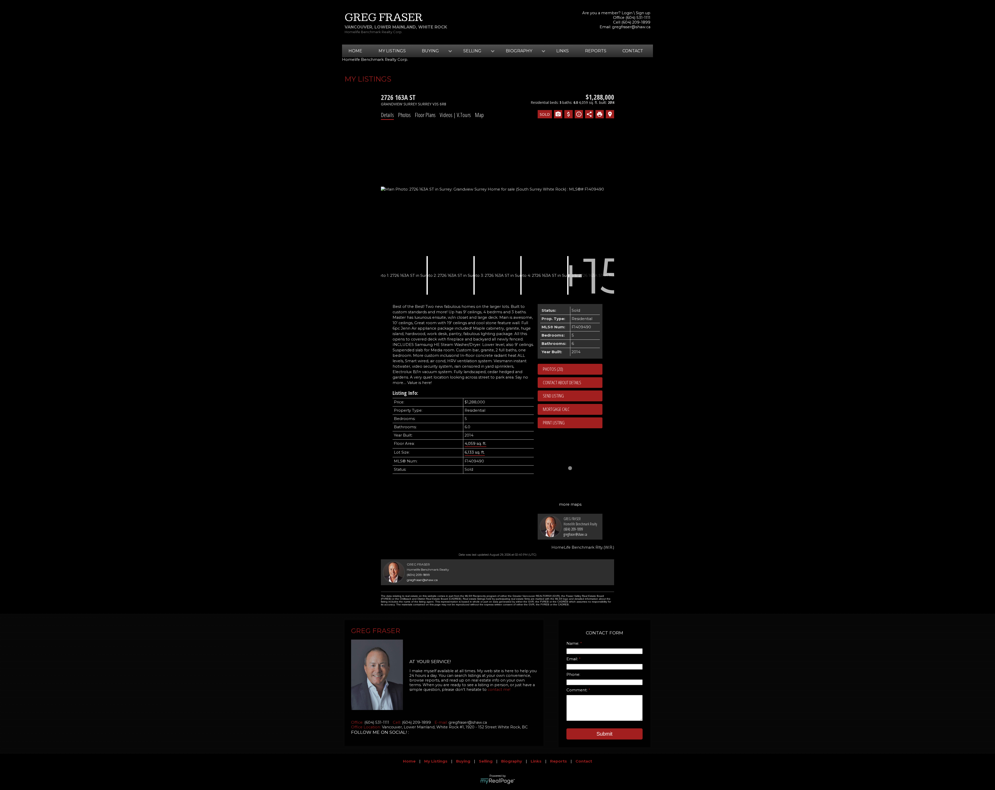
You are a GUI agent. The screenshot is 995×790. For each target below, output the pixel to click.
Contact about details (562, 382)
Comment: (577, 690)
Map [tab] (479, 115)
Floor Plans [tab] (425, 115)
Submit (604, 734)
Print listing (554, 422)
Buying (463, 761)
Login (627, 13)
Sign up (643, 13)
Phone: (573, 674)
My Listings (392, 50)
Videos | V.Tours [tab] (455, 115)
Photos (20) (553, 369)
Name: (573, 643)
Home (355, 50)
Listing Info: (405, 392)
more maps (570, 504)
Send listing (553, 396)
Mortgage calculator (572, 409)
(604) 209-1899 (573, 529)
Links (562, 50)
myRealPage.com (497, 781)
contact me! (499, 689)
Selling (486, 761)
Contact (632, 50)
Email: (572, 659)
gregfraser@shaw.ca (631, 27)
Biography (511, 761)
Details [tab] (387, 115)
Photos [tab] (404, 115)
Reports (595, 50)
